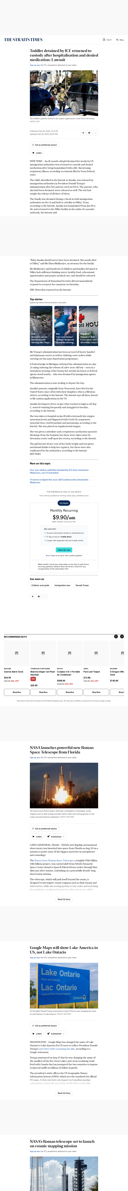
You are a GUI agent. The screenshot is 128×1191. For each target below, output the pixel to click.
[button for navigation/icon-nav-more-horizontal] (95, 133)
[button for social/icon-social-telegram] (83, 133)
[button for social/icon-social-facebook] (89, 133)
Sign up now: (35, 65)
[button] (107, 39)
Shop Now (17, 692)
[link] (23, 39)
